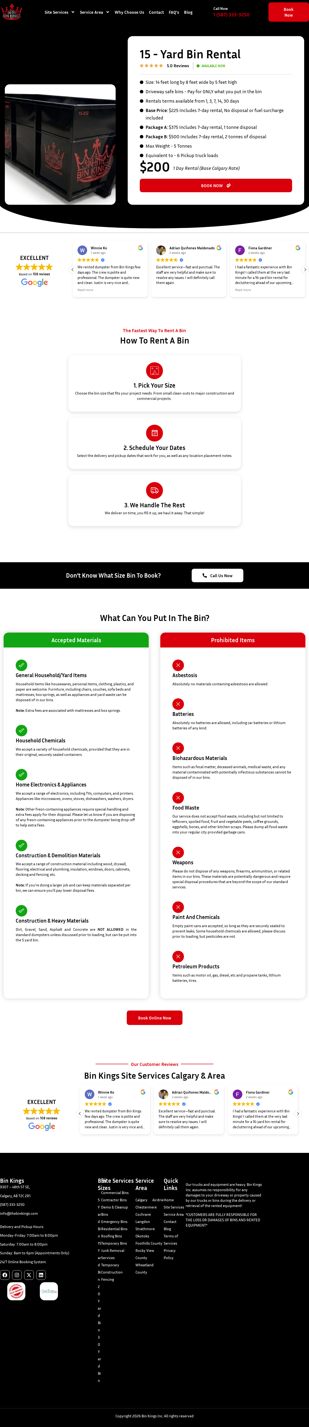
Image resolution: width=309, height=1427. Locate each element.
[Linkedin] (41, 1275)
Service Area (91, 12)
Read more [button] (85, 290)
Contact (156, 12)
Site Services (56, 12)
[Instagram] (17, 1275)
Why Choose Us (129, 12)
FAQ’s (174, 12)
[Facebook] (5, 1275)
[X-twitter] (29, 1275)
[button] (305, 269)
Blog (188, 12)
